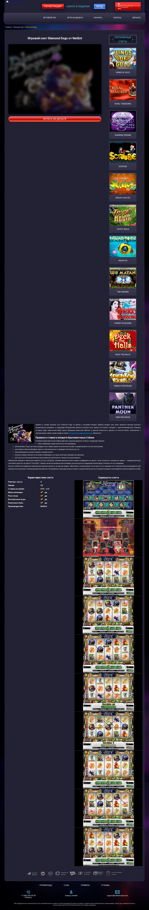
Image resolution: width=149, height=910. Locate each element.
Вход (99, 6)
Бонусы (117, 18)
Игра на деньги (75, 18)
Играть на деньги (54, 119)
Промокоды (45, 885)
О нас (66, 885)
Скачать (98, 18)
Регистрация (52, 6)
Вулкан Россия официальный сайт (81, 433)
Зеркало (136, 18)
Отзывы (105, 885)
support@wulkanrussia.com (117, 895)
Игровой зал (49, 18)
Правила (85, 885)
